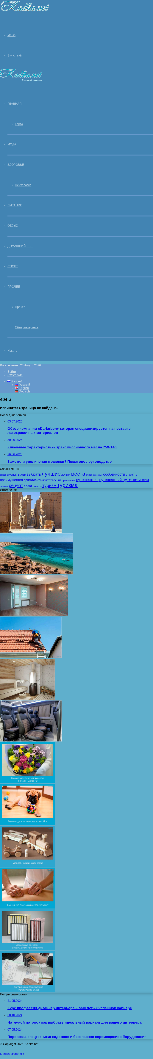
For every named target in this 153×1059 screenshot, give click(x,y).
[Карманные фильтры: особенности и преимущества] (27, 949)
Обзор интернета (26, 327)
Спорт (12, 266)
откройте (131, 474)
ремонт (4, 486)
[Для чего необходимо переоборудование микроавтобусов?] (31, 740)
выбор (22, 474)
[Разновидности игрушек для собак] (27, 824)
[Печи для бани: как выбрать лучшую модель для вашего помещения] (27, 698)
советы (37, 486)
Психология (23, 185)
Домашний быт (20, 246)
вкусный (12, 474)
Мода (11, 144)
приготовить (33, 480)
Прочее (13, 286)
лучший (65, 475)
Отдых (12, 225)
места (78, 474)
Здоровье (15, 164)
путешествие (87, 480)
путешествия (135, 479)
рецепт (16, 485)
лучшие (51, 474)
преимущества (11, 480)
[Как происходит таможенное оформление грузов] (27, 991)
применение (68, 480)
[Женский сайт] (25, 11)
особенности (114, 474)
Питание (14, 205)
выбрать (33, 474)
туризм (49, 485)
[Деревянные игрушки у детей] (27, 865)
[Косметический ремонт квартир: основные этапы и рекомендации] (34, 615)
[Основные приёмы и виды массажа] (27, 907)
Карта (19, 124)
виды (3, 474)
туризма (67, 485)
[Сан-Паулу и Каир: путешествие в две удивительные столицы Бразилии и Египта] (36, 573)
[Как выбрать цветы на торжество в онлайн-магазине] (27, 782)
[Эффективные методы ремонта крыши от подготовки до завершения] (31, 657)
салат (28, 486)
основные (97, 475)
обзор (89, 474)
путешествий (110, 480)
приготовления (51, 480)
